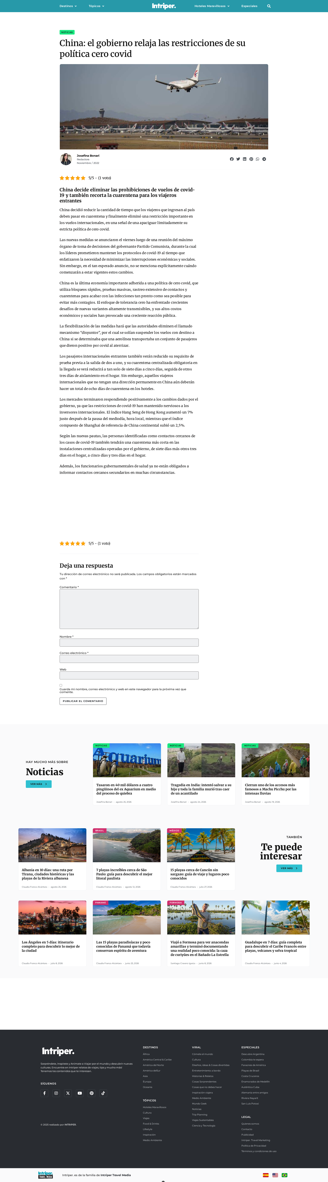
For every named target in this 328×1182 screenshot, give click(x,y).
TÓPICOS (149, 1100)
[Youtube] (80, 1093)
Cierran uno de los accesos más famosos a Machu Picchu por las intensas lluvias (270, 789)
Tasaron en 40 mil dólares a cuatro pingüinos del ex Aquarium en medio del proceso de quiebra (126, 789)
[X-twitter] (68, 1093)
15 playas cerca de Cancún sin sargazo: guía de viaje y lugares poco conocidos (199, 874)
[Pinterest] (91, 1093)
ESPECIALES (250, 1047)
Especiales (249, 6)
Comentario (69, 587)
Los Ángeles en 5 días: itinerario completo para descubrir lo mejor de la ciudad (51, 946)
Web (63, 669)
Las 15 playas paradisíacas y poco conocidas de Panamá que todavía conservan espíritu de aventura (123, 946)
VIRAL (196, 1047)
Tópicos (95, 6)
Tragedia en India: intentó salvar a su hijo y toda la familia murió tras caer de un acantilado (201, 789)
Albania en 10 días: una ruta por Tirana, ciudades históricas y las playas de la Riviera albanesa (48, 874)
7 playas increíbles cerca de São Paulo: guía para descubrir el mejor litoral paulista (124, 874)
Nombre (66, 636)
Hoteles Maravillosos (210, 6)
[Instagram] (56, 1093)
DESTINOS (150, 1047)
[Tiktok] (103, 1093)
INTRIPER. (70, 1124)
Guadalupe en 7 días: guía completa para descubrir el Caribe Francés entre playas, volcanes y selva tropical (275, 946)
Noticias (67, 32)
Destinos (66, 6)
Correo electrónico (74, 653)
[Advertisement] (129, 506)
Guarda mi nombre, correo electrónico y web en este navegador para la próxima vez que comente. (123, 690)
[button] (269, 6)
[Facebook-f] (44, 1093)
